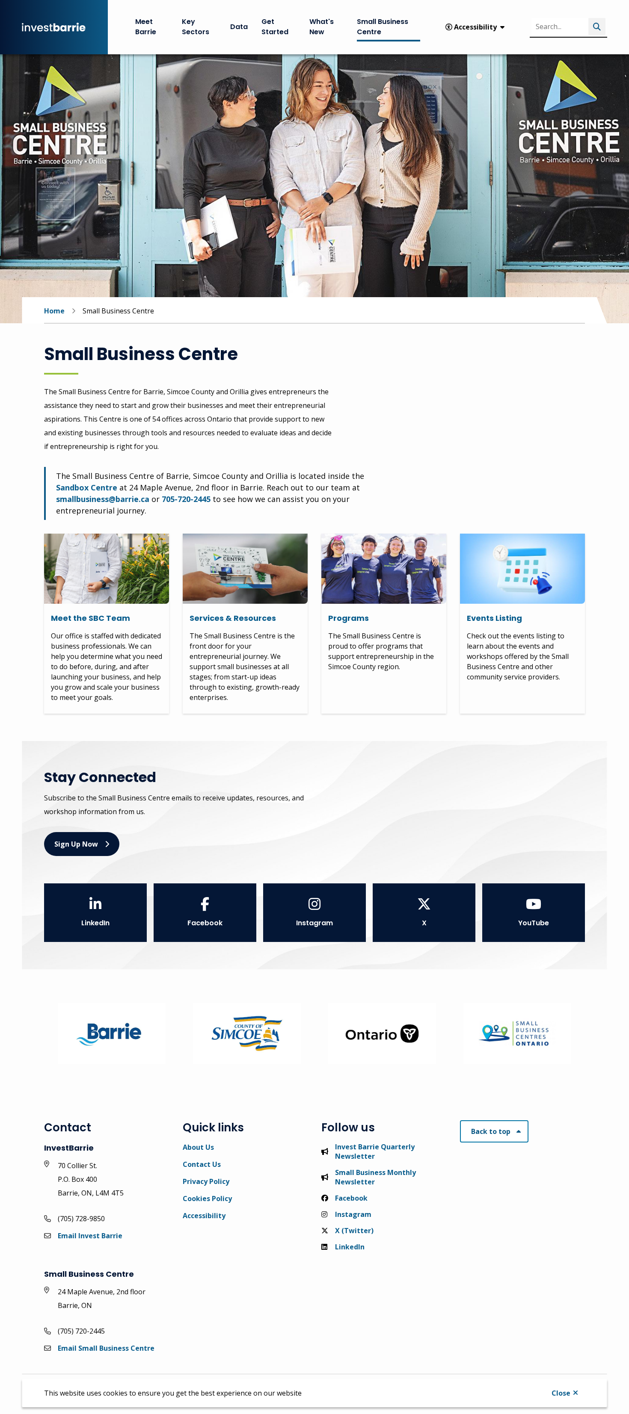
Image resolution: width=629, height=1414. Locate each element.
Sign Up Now (76, 844)
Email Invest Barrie (90, 1235)
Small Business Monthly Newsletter (375, 1177)
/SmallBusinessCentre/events (511, 538)
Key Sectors (195, 27)
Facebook (205, 923)
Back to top (490, 1131)
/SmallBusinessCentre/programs (377, 538)
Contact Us (202, 1164)
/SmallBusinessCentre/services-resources (237, 544)
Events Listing (494, 618)
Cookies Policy (207, 1198)
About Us (198, 1147)
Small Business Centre (382, 27)
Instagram (314, 923)
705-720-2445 (186, 499)
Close (561, 1393)
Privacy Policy (206, 1181)
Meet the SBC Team (90, 618)
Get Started (274, 27)
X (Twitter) (354, 1230)
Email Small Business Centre (106, 1348)
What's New (321, 27)
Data (239, 27)
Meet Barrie (145, 27)
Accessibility (204, 1215)
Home (54, 311)
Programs (348, 618)
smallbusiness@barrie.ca (102, 499)
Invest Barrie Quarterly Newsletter (375, 1151)
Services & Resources (233, 618)
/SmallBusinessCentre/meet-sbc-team (101, 544)
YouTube (533, 923)
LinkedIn (95, 923)
